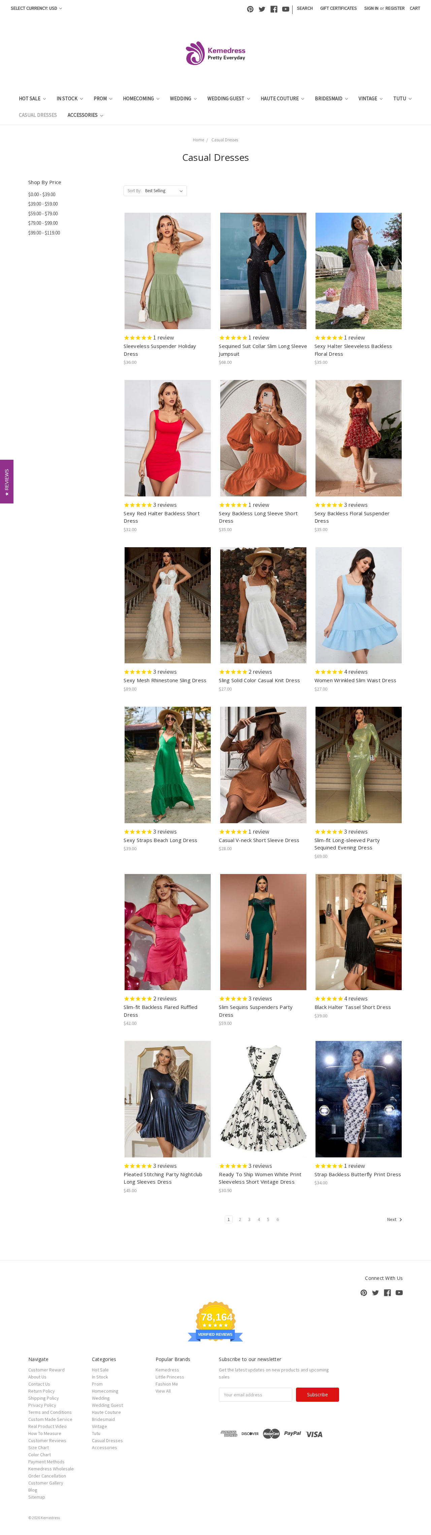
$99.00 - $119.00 (44, 233)
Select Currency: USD (34, 8)
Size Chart (38, 1447)
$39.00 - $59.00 (43, 204)
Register (395, 8)
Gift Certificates (338, 8)
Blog (32, 1490)
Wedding (181, 98)
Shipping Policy (43, 1398)
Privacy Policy (42, 1405)
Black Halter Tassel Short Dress (352, 1007)
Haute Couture (280, 98)
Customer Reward (46, 1370)
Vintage (368, 98)
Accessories (83, 115)
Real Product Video (47, 1426)
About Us (37, 1377)
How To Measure (44, 1433)
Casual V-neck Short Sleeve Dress (259, 840)
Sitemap (36, 1497)
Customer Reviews (47, 1440)
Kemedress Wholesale (51, 1469)
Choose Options (167, 277)
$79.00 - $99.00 (43, 223)
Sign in (371, 8)
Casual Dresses (38, 115)
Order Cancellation (47, 1476)
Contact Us (39, 1384)
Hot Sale (30, 98)
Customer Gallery (45, 1483)
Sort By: (134, 191)
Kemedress (167, 1370)
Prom (101, 98)
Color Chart (39, 1455)
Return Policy (41, 1391)
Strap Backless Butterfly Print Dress (357, 1174)
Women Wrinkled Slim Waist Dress (355, 680)
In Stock (67, 98)
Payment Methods (46, 1462)
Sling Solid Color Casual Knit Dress (259, 680)
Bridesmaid (329, 98)
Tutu (400, 98)
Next (392, 1219)
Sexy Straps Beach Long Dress (160, 840)
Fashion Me (167, 1384)
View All (163, 1391)
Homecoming (139, 98)
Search (305, 8)
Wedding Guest (226, 98)
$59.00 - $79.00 (43, 213)
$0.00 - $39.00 (41, 194)
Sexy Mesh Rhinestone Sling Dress (165, 680)
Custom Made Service (50, 1419)
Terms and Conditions (50, 1412)
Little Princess (170, 1377)
